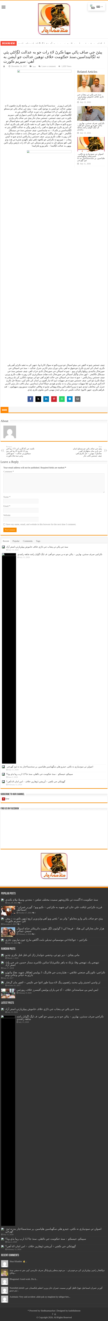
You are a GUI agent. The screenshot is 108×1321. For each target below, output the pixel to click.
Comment (8, 471)
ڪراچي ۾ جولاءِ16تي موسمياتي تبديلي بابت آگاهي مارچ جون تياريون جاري (46, 939)
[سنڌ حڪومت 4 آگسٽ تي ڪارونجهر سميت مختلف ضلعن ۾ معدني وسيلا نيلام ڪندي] (2, 899)
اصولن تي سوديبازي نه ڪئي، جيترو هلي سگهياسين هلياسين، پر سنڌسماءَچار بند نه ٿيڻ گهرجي (61, 43)
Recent (6, 541)
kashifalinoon (74, 1310)
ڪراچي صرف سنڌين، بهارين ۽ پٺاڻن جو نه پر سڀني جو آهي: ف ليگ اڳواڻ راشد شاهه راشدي (90, 126)
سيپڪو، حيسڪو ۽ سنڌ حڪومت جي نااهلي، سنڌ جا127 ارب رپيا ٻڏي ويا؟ (39, 774)
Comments (27, 541)
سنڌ (34, 66)
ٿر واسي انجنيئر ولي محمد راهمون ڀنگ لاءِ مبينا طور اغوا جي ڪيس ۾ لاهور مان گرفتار (52, 982)
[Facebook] (52, 1314)
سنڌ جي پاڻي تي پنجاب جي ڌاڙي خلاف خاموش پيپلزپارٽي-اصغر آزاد (90, 96)
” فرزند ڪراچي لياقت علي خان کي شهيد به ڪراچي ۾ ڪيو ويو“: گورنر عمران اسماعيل (59, 908)
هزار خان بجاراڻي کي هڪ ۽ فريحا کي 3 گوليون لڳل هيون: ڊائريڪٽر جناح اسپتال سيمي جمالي (60, 929)
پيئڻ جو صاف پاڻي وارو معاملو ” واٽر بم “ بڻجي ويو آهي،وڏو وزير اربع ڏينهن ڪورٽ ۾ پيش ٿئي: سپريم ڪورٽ (54, 919)
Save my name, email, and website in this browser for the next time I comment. (41, 524)
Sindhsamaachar (48, 1310)
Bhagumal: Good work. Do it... (23, 1279)
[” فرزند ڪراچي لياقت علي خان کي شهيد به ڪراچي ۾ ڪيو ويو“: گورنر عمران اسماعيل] (8, 910)
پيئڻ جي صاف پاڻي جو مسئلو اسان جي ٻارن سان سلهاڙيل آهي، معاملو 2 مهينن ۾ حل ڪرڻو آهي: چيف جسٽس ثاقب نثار (87, 451)
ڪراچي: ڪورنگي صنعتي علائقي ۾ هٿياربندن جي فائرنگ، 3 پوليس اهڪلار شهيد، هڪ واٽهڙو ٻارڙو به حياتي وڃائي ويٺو (55, 973)
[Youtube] (55, 1314)
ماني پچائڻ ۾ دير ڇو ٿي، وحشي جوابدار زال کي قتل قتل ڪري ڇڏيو (42, 955)
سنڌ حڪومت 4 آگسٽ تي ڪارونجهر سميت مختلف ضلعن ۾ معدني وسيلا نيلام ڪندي (51, 899)
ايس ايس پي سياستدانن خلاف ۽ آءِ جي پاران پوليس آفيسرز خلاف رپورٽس (57, 989)
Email (6, 506)
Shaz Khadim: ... (18, 1261)
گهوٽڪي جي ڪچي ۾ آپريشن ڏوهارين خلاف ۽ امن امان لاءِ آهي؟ (35, 781)
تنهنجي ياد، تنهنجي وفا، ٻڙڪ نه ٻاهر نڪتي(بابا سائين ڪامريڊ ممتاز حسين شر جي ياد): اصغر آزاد (52, 963)
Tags (38, 541)
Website (6, 515)
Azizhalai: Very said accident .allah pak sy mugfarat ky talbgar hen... (40, 1297)
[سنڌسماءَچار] (54, 18)
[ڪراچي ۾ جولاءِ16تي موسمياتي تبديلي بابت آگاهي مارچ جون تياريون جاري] (2, 940)
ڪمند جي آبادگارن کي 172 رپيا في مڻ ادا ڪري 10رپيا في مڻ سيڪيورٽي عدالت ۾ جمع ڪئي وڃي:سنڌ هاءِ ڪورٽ (20, 451)
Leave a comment (49, 66)
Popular (16, 541)
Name (6, 497)
